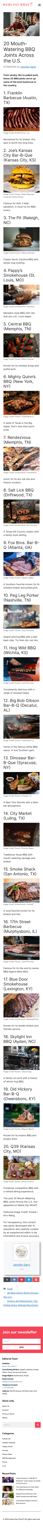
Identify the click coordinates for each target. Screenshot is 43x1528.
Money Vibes (7, 1454)
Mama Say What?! (9, 1366)
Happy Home (7, 1446)
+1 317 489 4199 (7, 1388)
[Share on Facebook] (14, 1279)
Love (4, 1466)
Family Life (6, 1439)
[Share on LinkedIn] (28, 1279)
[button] (39, 5)
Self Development (9, 1458)
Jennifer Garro (21, 1264)
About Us (5, 1406)
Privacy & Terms (8, 1414)
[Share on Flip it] (36, 1279)
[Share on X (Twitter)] (7, 1279)
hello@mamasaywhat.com (12, 1382)
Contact (5, 1410)
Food (9, 1288)
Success (5, 1450)
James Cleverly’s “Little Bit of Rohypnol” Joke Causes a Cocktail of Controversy (28, 1480)
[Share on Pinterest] (21, 1279)
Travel (4, 1462)
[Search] (38, 1425)
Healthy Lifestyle (8, 1442)
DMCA (4, 1418)
